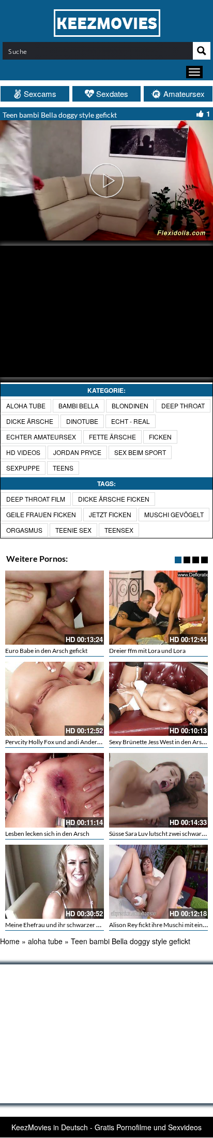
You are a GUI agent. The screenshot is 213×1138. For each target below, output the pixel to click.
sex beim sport (140, 452)
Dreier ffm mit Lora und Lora (147, 651)
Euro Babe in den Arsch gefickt (46, 651)
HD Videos (23, 452)
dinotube (82, 421)
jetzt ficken (110, 514)
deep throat (183, 405)
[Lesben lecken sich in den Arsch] (54, 790)
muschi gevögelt (174, 514)
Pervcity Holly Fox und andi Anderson (56, 742)
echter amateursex (41, 436)
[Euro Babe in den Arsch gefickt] (54, 608)
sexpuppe (23, 467)
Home (10, 941)
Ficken (160, 436)
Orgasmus (24, 529)
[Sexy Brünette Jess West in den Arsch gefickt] (158, 699)
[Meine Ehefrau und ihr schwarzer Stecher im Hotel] (54, 882)
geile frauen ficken (41, 514)
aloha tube (25, 405)
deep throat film (35, 498)
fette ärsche (112, 436)
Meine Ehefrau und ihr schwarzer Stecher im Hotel (73, 925)
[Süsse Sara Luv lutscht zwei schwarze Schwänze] (158, 790)
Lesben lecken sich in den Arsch (47, 833)
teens (63, 467)
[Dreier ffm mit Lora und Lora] (158, 608)
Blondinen (130, 405)
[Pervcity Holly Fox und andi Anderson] (54, 699)
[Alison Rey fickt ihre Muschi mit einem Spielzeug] (158, 882)
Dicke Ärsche (29, 421)
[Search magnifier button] (201, 51)
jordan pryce (77, 452)
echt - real (130, 421)
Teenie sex (73, 529)
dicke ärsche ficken (113, 498)
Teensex (118, 529)
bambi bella (78, 405)
